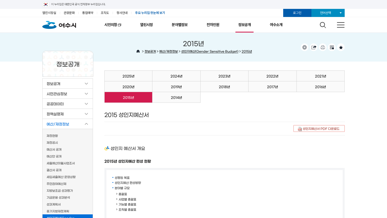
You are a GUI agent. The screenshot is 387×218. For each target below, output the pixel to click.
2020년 (128, 86)
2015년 (247, 51)
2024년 (176, 76)
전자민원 (213, 24)
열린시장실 (49, 13)
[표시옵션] (304, 47)
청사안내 (122, 13)
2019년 (176, 86)
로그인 (297, 13)
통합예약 (87, 13)
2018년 (224, 86)
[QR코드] (332, 47)
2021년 (320, 76)
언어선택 (325, 13)
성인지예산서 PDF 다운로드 (321, 128)
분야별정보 (180, 24)
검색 (322, 24)
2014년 (176, 97)
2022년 (272, 76)
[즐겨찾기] (341, 47)
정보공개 (244, 24)
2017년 (272, 86)
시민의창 (106, 27)
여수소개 (276, 24)
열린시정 (146, 24)
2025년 (128, 76)
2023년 (224, 76)
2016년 (320, 86)
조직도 (105, 13)
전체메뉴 (337, 24)
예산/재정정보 (168, 51)
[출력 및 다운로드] (323, 47)
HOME (138, 51)
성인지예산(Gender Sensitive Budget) (209, 51)
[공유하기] (313, 47)
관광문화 (69, 13)
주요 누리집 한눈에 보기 (150, 13)
